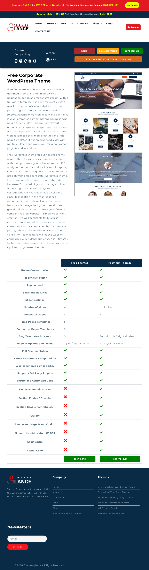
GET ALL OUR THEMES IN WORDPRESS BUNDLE (108, 59)
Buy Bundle (132, 5)
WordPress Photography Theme (115, 497)
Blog (55, 508)
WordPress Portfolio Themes (113, 502)
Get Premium (132, 51)
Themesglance (32, 565)
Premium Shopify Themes (67, 513)
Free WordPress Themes (111, 513)
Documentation (108, 51)
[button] (97, 23)
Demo (84, 51)
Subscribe (17, 547)
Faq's (55, 502)
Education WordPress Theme (114, 492)
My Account (134, 28)
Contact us (58, 497)
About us (57, 492)
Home (56, 487)
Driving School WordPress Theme (116, 487)
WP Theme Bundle (108, 508)
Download (80, 459)
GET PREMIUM (120, 459)
